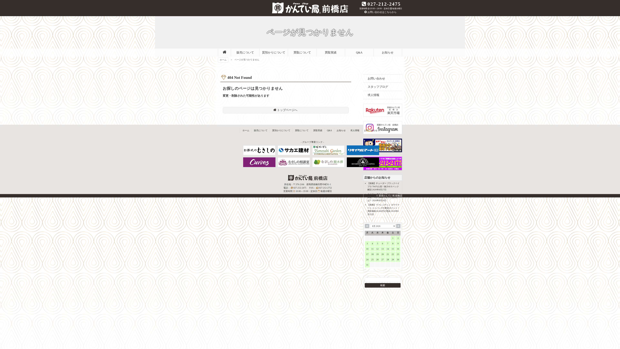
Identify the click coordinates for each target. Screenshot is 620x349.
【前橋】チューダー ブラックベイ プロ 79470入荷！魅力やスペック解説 (383, 186)
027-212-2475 (384, 4)
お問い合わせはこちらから (382, 12)
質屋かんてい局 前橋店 (310, 8)
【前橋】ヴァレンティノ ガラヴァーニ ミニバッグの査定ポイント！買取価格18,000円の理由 (383, 208)
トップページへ (287, 110)
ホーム (223, 60)
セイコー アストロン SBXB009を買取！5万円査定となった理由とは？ (382, 197)
